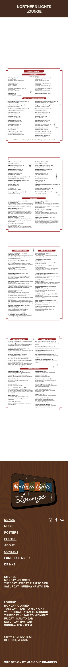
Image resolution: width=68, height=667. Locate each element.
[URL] (62, 520)
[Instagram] (50, 520)
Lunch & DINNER (17, 558)
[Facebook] (56, 520)
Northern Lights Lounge (34, 9)
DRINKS (10, 564)
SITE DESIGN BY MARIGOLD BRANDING (30, 662)
